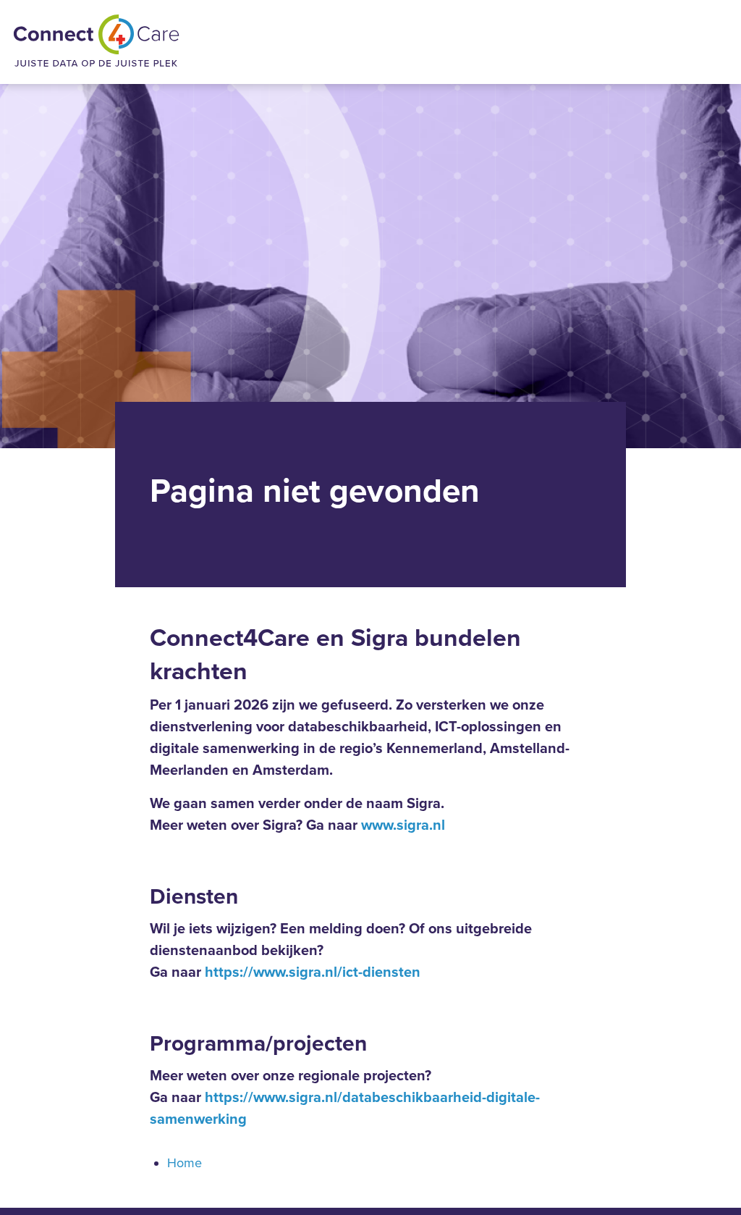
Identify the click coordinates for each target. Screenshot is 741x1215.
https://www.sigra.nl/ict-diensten (312, 972)
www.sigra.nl (403, 825)
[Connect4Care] (96, 42)
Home (184, 1163)
